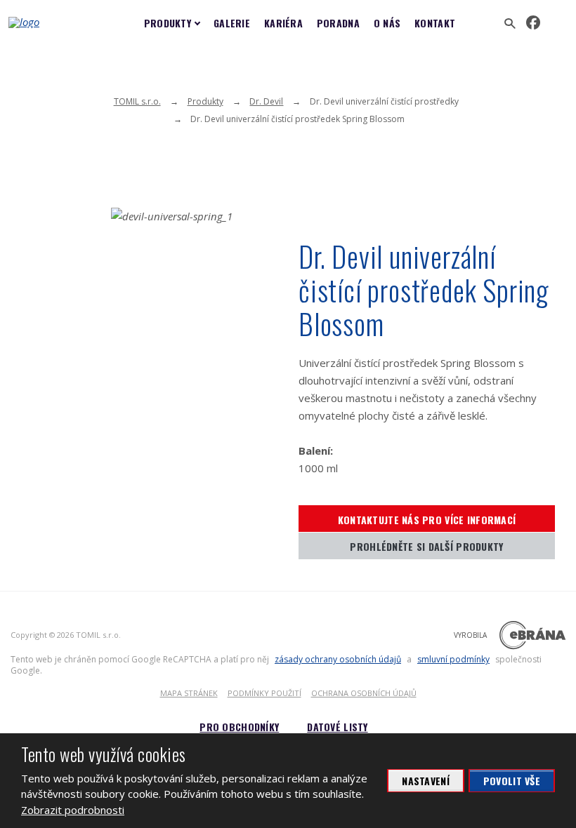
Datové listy (337, 726)
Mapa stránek (189, 693)
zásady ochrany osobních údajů (338, 659)
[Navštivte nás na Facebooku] (533, 23)
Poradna (338, 22)
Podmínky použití (264, 693)
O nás (387, 22)
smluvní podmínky (453, 659)
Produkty (167, 22)
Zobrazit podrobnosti (72, 810)
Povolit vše (511, 780)
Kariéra (283, 22)
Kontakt (434, 22)
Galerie (232, 22)
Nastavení (426, 780)
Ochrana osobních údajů (364, 693)
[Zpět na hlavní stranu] (54, 22)
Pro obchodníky (239, 726)
